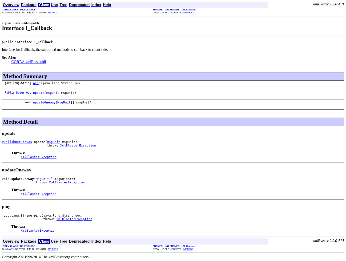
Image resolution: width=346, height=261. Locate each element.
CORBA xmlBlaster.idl (28, 62)
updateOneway (44, 102)
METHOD (53, 12)
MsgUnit (52, 93)
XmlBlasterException (78, 145)
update (38, 93)
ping (36, 83)
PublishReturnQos (18, 92)
